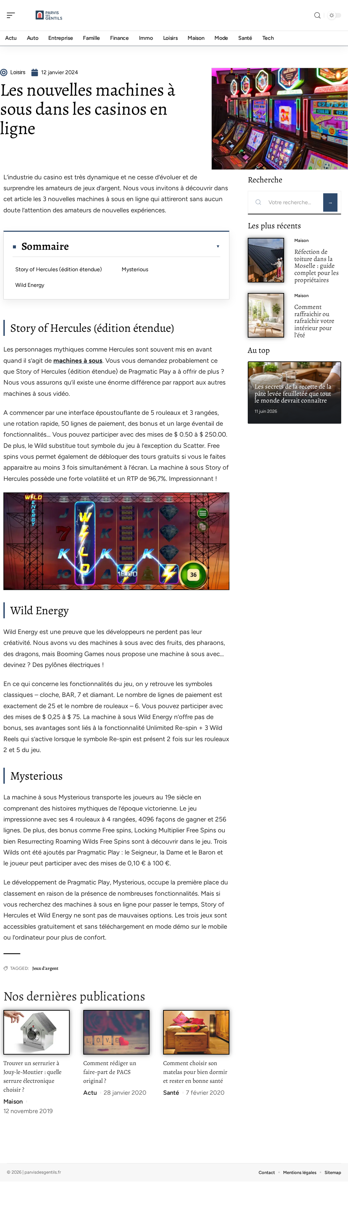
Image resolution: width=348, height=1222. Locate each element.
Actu (90, 1092)
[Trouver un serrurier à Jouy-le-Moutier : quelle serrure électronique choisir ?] (36, 1032)
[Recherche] (317, 15)
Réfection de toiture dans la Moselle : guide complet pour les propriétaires (316, 265)
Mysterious (135, 269)
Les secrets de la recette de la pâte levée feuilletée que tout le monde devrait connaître (293, 393)
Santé (171, 1092)
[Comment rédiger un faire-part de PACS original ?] (116, 1032)
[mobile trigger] (12, 15)
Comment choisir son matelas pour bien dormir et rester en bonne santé (195, 1072)
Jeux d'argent (45, 968)
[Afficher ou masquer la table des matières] (144, 246)
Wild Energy (29, 285)
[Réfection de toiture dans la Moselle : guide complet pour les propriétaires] (266, 260)
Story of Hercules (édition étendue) (58, 269)
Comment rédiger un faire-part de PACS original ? (109, 1072)
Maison (13, 1101)
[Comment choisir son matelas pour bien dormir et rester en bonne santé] (196, 1032)
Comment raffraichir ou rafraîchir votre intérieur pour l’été (314, 321)
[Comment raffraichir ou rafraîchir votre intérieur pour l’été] (266, 315)
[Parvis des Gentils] (49, 15)
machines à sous (77, 360)
